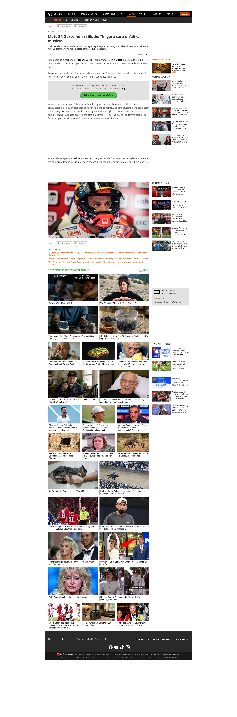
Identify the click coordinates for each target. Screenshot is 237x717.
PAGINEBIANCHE (124, 654)
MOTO (131, 14)
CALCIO (71, 14)
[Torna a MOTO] (49, 20)
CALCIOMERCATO (89, 14)
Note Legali (72, 658)
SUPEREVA (176, 654)
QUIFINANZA (157, 654)
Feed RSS (178, 639)
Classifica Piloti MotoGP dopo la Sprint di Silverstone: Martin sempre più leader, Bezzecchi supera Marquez (98, 258)
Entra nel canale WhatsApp (100, 95)
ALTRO (170, 14)
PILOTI (105, 20)
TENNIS (143, 14)
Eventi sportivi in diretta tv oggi (168, 302)
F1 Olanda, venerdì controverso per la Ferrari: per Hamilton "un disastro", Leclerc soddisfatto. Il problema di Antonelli (97, 254)
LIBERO (75, 654)
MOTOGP (62, 31)
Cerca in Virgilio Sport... (90, 639)
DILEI (142, 654)
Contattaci (156, 639)
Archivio (185, 639)
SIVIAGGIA (148, 654)
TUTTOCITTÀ (135, 654)
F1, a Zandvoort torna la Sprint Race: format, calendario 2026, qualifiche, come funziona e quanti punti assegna (95, 263)
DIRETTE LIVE (109, 14)
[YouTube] (116, 649)
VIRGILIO (82, 654)
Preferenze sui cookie (100, 658)
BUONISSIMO (167, 654)
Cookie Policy (87, 658)
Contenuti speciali (143, 639)
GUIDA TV (156, 14)
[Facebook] (111, 649)
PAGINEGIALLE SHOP (104, 654)
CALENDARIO (72, 20)
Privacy (79, 658)
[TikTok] (122, 649)
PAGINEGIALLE (91, 654)
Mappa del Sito (167, 639)
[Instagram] (128, 649)
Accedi (185, 14)
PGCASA (115, 654)
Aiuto (109, 658)
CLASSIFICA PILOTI (90, 20)
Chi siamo (64, 658)
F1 (122, 14)
